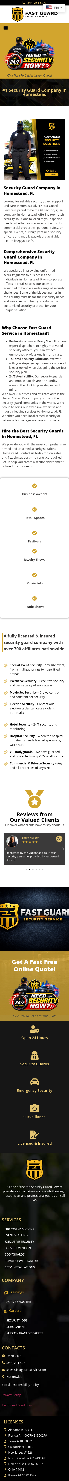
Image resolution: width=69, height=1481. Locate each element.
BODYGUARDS (15, 1254)
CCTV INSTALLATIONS (20, 1267)
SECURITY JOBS (16, 1320)
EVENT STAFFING (16, 1235)
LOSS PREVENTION (18, 1248)
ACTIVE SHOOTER (18, 1302)
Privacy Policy (11, 1395)
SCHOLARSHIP (16, 1327)
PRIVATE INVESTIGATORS (22, 1261)
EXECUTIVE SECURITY (19, 1242)
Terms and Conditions (17, 1405)
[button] (5, 28)
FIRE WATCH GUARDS (19, 1229)
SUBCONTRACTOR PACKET (24, 1333)
